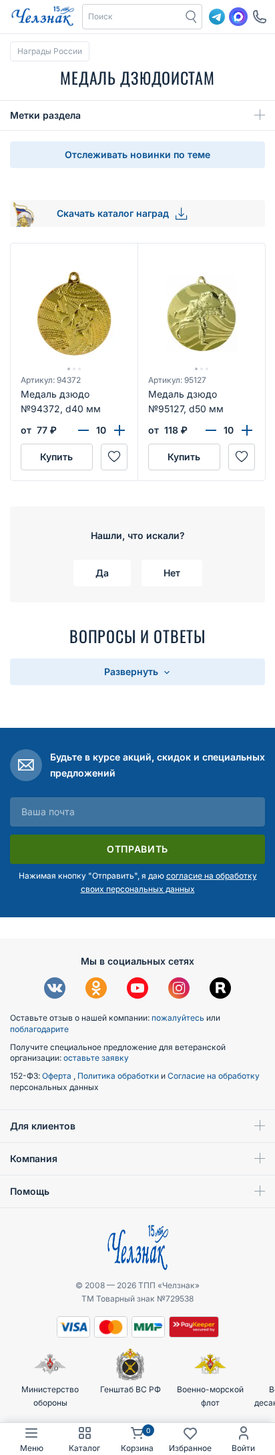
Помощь (29, 1191)
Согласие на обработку (214, 1076)
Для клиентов (42, 1125)
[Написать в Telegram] (217, 16)
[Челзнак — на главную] (42, 16)
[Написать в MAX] (238, 16)
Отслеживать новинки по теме (137, 154)
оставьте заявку (96, 1058)
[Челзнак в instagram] (179, 989)
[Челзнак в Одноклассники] (96, 989)
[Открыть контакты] (259, 16)
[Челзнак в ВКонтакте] (54, 989)
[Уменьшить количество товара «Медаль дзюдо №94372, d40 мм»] (83, 430)
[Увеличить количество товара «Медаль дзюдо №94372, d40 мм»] (119, 430)
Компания (33, 1158)
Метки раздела (45, 115)
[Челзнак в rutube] (220, 989)
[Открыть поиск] (192, 17)
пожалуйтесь (178, 1018)
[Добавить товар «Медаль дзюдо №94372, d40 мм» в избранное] (114, 457)
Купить (56, 456)
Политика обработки (119, 1076)
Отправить (137, 849)
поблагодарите (39, 1029)
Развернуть (132, 671)
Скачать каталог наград (114, 213)
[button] (132, 17)
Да (102, 572)
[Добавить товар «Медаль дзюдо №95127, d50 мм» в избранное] (241, 457)
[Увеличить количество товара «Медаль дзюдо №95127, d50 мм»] (247, 430)
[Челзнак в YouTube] (137, 989)
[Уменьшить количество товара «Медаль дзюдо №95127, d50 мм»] (211, 430)
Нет (172, 572)
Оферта (57, 1076)
